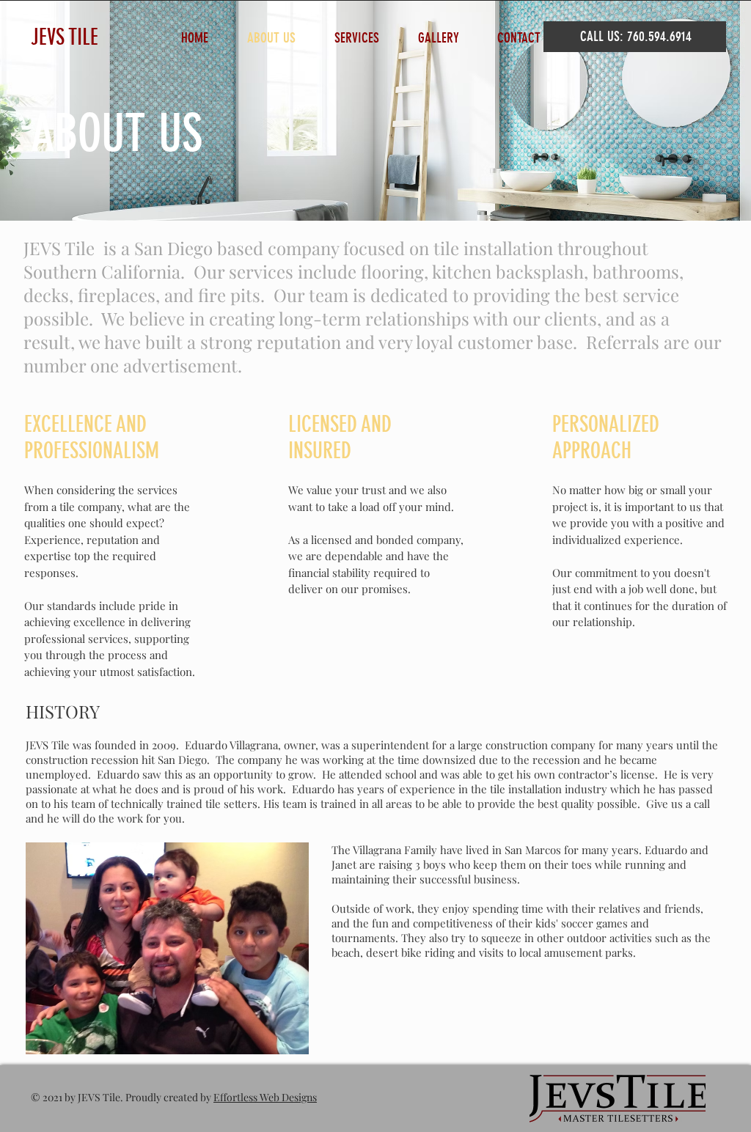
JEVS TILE (64, 37)
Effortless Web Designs (265, 1097)
